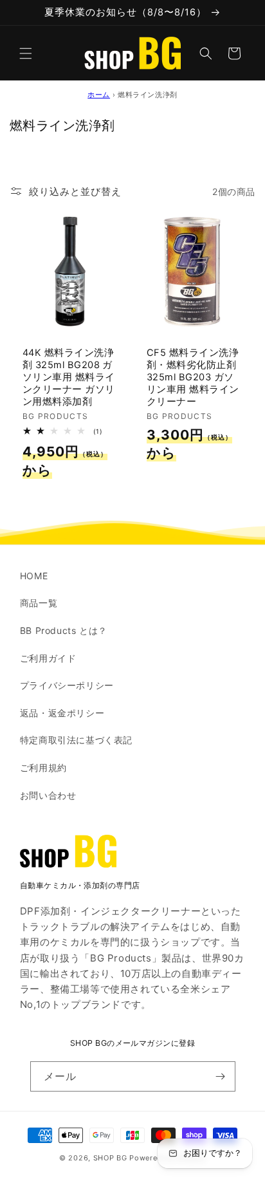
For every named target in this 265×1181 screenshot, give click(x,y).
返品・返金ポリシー (62, 712)
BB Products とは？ (63, 630)
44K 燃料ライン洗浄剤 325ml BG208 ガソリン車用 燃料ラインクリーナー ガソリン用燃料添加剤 (69, 377)
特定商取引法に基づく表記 (76, 739)
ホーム (98, 95)
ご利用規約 (43, 767)
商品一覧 (38, 602)
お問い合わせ (48, 795)
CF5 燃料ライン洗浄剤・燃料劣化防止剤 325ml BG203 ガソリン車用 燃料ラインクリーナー (193, 377)
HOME (34, 575)
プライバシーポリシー (67, 685)
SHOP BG (110, 1157)
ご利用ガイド (48, 658)
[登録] (220, 1076)
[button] (26, 53)
